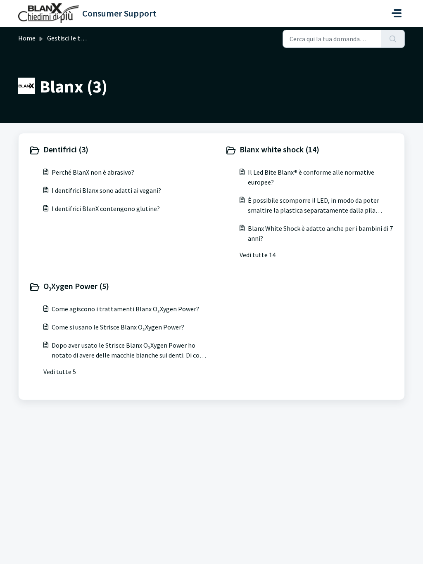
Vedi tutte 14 (258, 255)
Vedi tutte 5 (59, 371)
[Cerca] (393, 39)
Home (27, 38)
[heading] (118, 150)
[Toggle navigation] (396, 13)
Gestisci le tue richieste (80, 38)
